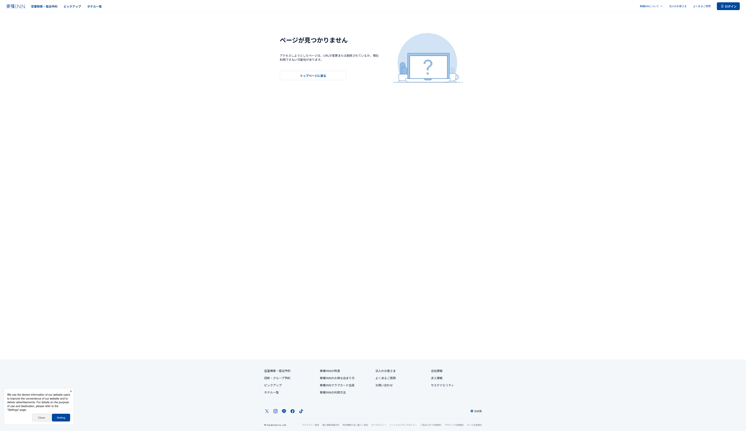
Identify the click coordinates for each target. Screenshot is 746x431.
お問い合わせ (384, 385)
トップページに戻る (313, 76)
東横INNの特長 (330, 371)
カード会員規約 (474, 424)
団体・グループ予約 (277, 378)
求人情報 (437, 378)
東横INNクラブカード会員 (337, 385)
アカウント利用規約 (454, 424)
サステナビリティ (442, 385)
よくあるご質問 (702, 6)
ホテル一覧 (94, 6)
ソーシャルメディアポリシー (403, 424)
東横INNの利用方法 (333, 392)
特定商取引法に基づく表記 (355, 424)
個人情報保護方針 (330, 424)
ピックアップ (72, 6)
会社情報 (437, 371)
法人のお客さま (678, 6)
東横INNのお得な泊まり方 (337, 378)
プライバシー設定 (310, 424)
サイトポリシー (378, 424)
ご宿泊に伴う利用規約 (430, 424)
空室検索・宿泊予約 (44, 6)
